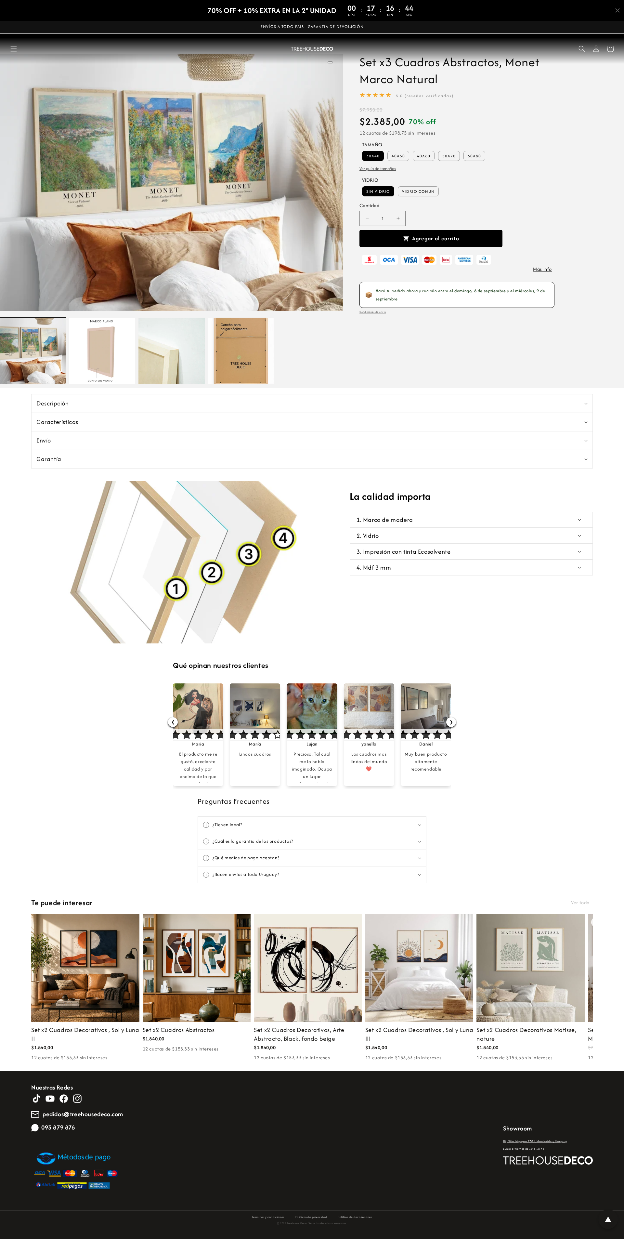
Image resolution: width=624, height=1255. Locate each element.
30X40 (373, 156)
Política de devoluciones (355, 1217)
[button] (13, 49)
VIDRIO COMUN (418, 191)
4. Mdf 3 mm (374, 567)
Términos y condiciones (268, 1217)
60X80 (474, 156)
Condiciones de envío (372, 312)
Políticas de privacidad (311, 1217)
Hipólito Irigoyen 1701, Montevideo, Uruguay (535, 1141)
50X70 (449, 156)
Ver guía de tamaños (377, 168)
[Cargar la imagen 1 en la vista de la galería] (33, 351)
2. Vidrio (368, 535)
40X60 (423, 156)
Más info (542, 269)
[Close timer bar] (617, 10)
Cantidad (369, 205)
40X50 (398, 156)
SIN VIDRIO (378, 191)
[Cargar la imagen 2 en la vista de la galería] (102, 351)
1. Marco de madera (385, 519)
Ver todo (580, 902)
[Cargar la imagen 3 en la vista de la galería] (171, 351)
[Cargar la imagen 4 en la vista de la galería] (241, 351)
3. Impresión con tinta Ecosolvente (403, 551)
